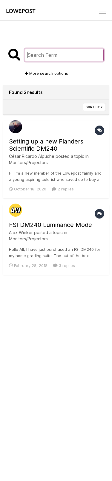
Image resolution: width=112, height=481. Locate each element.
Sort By (93, 107)
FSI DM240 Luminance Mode (50, 224)
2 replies (65, 189)
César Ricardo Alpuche (31, 156)
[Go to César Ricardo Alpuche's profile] (15, 126)
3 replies (66, 265)
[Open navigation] (102, 11)
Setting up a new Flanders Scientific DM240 (46, 145)
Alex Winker (21, 232)
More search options (48, 73)
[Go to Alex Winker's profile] (15, 210)
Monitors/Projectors (28, 162)
